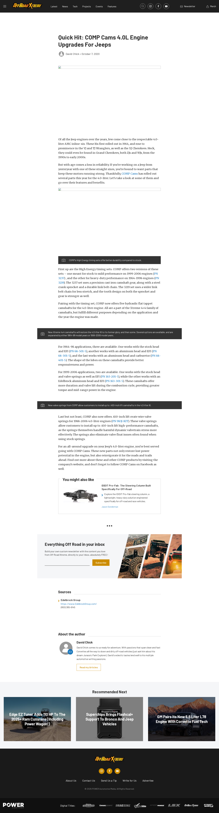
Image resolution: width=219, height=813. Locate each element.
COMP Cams (130, 173)
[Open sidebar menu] (5, 6)
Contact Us (88, 780)
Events (99, 6)
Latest (54, 6)
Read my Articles (89, 667)
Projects (86, 6)
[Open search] (142, 6)
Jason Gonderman (110, 506)
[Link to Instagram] (150, 6)
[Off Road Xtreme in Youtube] (117, 771)
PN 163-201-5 (109, 376)
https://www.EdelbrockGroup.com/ (79, 603)
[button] (109, 100)
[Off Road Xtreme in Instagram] (101, 771)
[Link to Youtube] (166, 6)
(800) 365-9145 (68, 607)
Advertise (147, 780)
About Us (71, 780)
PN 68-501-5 (78, 351)
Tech (75, 6)
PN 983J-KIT (120, 421)
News (65, 6)
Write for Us (129, 780)
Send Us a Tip (109, 780)
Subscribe (100, 562)
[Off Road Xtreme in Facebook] (109, 771)
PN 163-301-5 (114, 381)
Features (112, 6)
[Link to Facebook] (158, 6)
